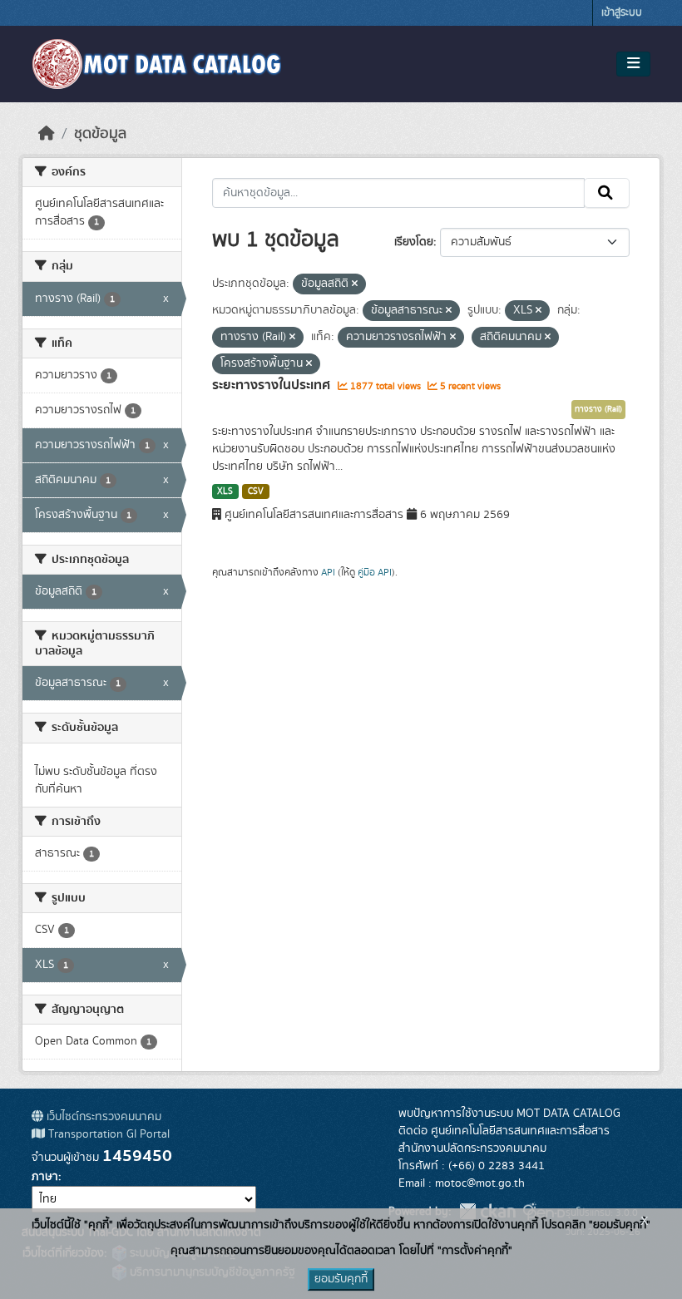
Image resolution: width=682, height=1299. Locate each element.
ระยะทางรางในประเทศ (273, 385)
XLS (225, 491)
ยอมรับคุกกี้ (341, 1279)
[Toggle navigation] (633, 64)
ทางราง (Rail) (598, 409)
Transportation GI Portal (107, 1134)
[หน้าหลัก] (46, 134)
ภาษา (45, 1176)
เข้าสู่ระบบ (621, 13)
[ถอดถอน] (355, 284)
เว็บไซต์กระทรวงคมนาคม (102, 1117)
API (328, 572)
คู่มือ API (375, 572)
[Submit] (607, 193)
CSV (256, 491)
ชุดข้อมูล (100, 134)
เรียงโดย (413, 242)
